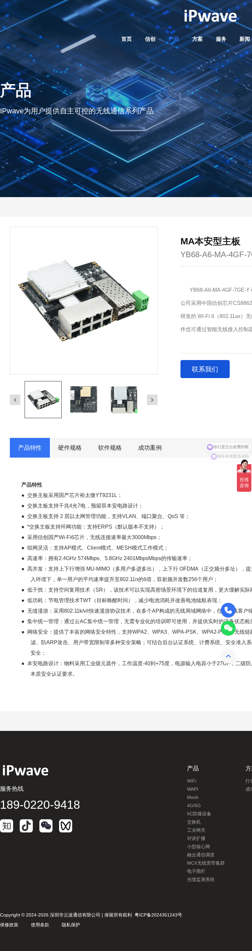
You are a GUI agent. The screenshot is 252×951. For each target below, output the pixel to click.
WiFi (191, 780)
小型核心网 (198, 846)
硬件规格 (70, 447)
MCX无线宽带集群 (206, 863)
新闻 (245, 39)
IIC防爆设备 (199, 813)
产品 (174, 39)
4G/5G (194, 805)
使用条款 (40, 924)
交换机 (194, 822)
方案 (197, 39)
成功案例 (150, 447)
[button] (15, 400)
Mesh (193, 797)
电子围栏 (196, 871)
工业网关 (196, 830)
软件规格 (110, 447)
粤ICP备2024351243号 (158, 914)
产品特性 (30, 447)
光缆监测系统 (201, 879)
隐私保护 (71, 924)
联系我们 (205, 369)
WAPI (192, 789)
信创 (150, 39)
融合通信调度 (201, 854)
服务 (221, 39)
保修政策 (9, 924)
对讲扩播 (196, 838)
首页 (126, 39)
